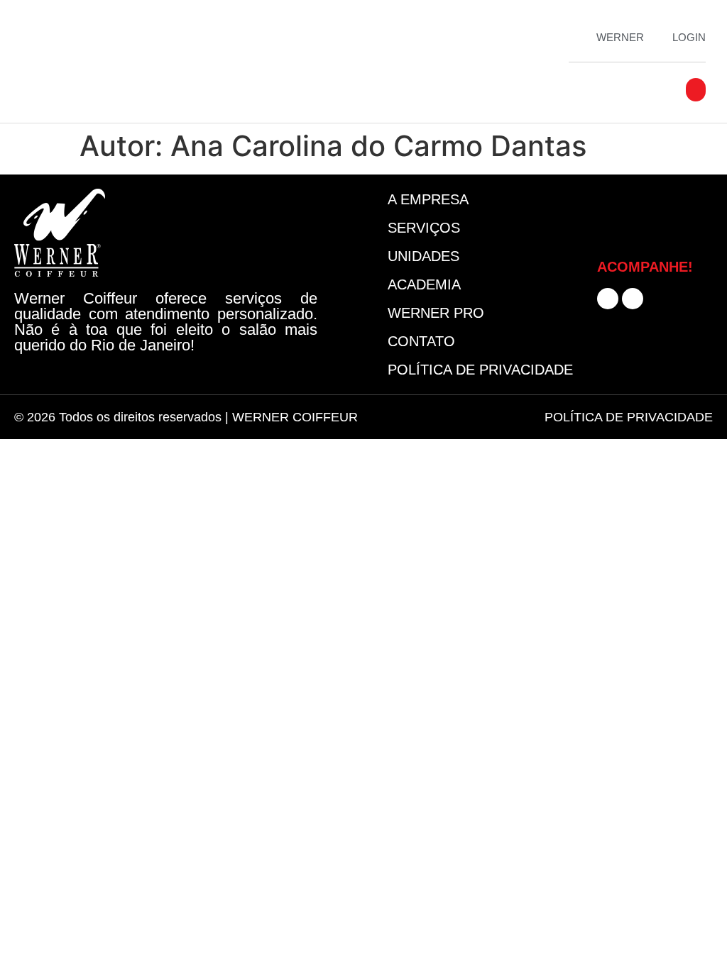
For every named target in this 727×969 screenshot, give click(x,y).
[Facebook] (607, 298)
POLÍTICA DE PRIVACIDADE (629, 417)
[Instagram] (632, 298)
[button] (696, 89)
